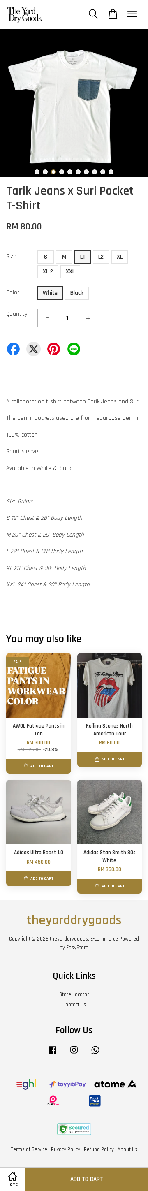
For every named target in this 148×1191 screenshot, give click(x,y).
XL (120, 257)
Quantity (17, 314)
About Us (127, 1149)
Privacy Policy (65, 1149)
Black (76, 293)
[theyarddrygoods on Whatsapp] (95, 1054)
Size (11, 256)
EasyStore (77, 947)
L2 (101, 257)
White (50, 293)
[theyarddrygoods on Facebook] (52, 1054)
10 (111, 171)
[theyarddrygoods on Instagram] (74, 1054)
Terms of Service (29, 1149)
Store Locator (74, 994)
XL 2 (48, 272)
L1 (82, 257)
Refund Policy (99, 1149)
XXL (70, 272)
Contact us (74, 1004)
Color (12, 293)
